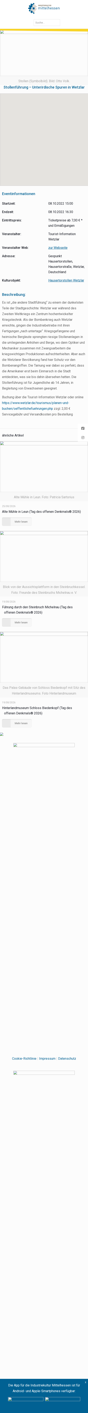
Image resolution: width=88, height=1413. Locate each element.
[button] (44, 137)
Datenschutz (67, 1059)
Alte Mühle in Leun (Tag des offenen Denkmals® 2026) (41, 512)
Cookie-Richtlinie (24, 1059)
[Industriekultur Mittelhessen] (44, 8)
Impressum (47, 1059)
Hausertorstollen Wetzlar (66, 280)
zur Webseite (58, 248)
